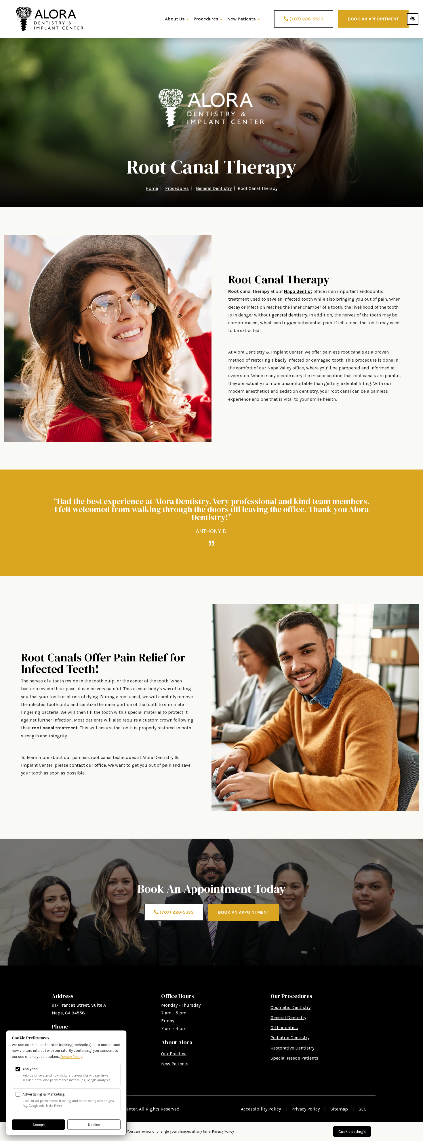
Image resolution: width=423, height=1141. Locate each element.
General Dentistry (288, 1017)
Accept (39, 1125)
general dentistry (289, 315)
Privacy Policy (305, 1109)
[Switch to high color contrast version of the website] (412, 19)
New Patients (174, 1063)
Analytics (30, 1069)
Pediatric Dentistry (289, 1037)
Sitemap (339, 1109)
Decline (94, 1125)
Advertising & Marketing (43, 1094)
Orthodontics (284, 1027)
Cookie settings (352, 1131)
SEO (363, 1109)
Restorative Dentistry (292, 1048)
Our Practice (173, 1053)
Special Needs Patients (294, 1058)
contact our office (87, 765)
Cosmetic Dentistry (290, 1007)
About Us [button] (175, 19)
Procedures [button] (206, 19)
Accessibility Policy (261, 1109)
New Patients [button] (241, 19)
